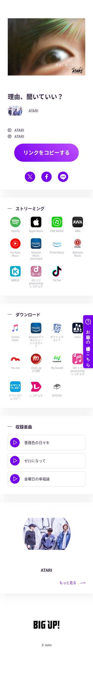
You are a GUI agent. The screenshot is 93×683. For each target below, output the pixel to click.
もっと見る (67, 582)
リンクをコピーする (46, 152)
